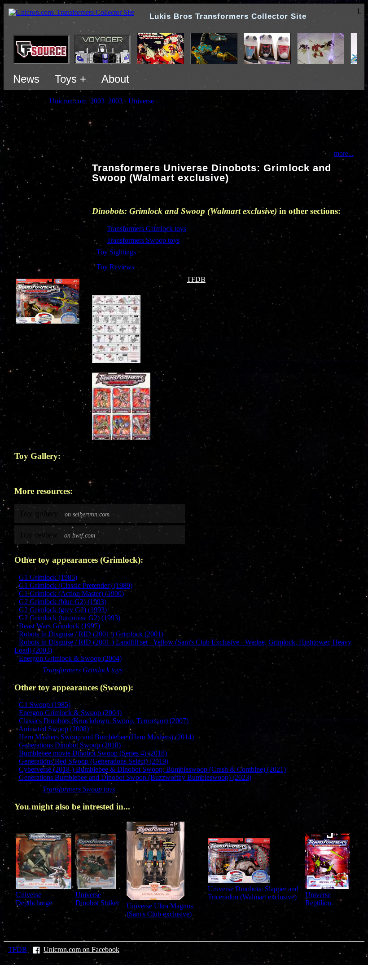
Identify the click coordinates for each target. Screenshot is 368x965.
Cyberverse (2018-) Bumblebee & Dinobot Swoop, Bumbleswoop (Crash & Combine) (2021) (152, 769)
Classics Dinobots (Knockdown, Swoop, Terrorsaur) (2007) (103, 721)
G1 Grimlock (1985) (48, 577)
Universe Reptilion (318, 899)
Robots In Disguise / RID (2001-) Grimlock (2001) (91, 634)
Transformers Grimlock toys (146, 228)
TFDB (196, 279)
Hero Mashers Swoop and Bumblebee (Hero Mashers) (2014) (106, 737)
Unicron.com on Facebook (81, 949)
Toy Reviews (115, 267)
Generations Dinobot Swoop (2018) (70, 745)
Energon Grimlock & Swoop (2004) (70, 658)
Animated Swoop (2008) (53, 729)
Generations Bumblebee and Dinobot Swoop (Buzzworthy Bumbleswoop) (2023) (135, 777)
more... (344, 153)
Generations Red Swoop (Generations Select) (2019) (93, 761)
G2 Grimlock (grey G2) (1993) (63, 610)
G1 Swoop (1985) (44, 704)
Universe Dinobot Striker (97, 899)
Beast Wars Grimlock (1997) (59, 626)
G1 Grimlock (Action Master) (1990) (71, 593)
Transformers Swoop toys (143, 240)
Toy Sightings (116, 252)
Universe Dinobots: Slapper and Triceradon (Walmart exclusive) (253, 893)
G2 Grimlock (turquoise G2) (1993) (69, 618)
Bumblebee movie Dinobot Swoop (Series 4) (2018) (93, 753)
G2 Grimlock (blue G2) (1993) (62, 601)
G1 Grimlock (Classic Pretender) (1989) (75, 585)
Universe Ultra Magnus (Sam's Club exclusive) (160, 910)
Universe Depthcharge (34, 899)
